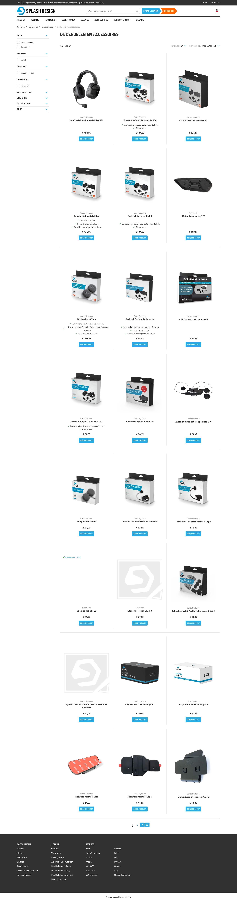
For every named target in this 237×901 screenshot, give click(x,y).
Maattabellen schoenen (62, 874)
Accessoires (101, 19)
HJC (116, 857)
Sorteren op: (195, 45)
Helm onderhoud (58, 879)
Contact (55, 848)
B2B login (169, 10)
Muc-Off (90, 866)
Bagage (85, 19)
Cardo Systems (93, 853)
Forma (89, 857)
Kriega (88, 861)
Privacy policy (57, 857)
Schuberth (90, 870)
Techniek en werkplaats (27, 870)
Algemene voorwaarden (62, 861)
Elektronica (68, 19)
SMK (116, 870)
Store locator (150, 10)
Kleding (35, 19)
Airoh (88, 848)
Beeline (117, 848)
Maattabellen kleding (60, 870)
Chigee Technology (123, 874)
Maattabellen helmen (61, 866)
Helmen (21, 19)
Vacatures (56, 853)
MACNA (117, 861)
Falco (116, 853)
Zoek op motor (121, 19)
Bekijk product (86, 139)
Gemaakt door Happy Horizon (118, 896)
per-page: (175, 45)
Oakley (117, 866)
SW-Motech (91, 874)
